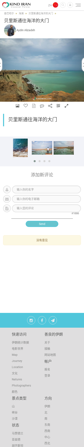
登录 (47, 375)
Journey (17, 361)
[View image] (17, 106)
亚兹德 (16, 439)
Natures (17, 379)
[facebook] (42, 321)
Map (15, 354)
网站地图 (50, 354)
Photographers (21, 385)
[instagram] (31, 321)
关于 (47, 342)
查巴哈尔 (9, 13)
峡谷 (15, 412)
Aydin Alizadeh (26, 30)
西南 (47, 430)
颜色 (15, 391)
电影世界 (17, 348)
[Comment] (42, 106)
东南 (47, 424)
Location (17, 367)
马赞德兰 (17, 433)
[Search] (63, 5)
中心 (47, 437)
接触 (47, 348)
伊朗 (47, 406)
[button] (70, 5)
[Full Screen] (66, 106)
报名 (47, 369)
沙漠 (15, 418)
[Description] (34, 106)
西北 (47, 443)
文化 (15, 373)
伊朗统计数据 (20, 342)
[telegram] (53, 321)
